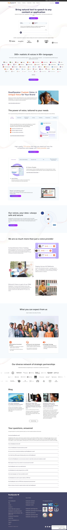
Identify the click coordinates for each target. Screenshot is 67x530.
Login (51, 0)
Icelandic (42, 69)
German (13, 69)
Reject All (60, 528)
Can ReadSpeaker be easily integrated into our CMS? (18, 470)
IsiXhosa (8, 71)
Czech (5, 64)
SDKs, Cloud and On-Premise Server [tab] (53, 159)
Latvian (36, 71)
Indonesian (48, 69)
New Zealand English (53, 64)
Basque (18, 62)
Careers (9, 504)
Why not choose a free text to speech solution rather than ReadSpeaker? (22, 485)
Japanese (25, 71)
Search (54, 0)
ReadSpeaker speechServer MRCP (32, 514)
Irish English (45, 64)
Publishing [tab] (40, 117)
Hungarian (35, 69)
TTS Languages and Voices (47, 500)
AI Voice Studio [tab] (13, 159)
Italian (19, 71)
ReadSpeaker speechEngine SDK (31, 508)
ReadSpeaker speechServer (31, 512)
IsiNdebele (60, 69)
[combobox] (25, 23)
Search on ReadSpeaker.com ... (14, 520)
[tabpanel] (33, 130)
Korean (31, 71)
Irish (54, 69)
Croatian (61, 62)
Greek (19, 69)
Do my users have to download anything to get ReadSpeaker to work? (21, 451)
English (58, 0)
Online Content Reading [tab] (23, 159)
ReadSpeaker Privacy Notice (13, 516)
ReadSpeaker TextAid (30, 504)
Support (48, 0)
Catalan (30, 62)
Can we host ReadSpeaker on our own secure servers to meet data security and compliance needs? (27, 458)
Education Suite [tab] (33, 159)
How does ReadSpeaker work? (14, 435)
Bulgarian (23, 62)
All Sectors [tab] (55, 117)
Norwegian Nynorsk (52, 71)
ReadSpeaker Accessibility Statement (15, 510)
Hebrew (24, 69)
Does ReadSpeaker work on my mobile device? (17, 466)
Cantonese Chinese (36, 62)
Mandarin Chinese (45, 62)
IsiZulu (14, 71)
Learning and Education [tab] (26, 118)
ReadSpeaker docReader (30, 502)
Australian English (30, 64)
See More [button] (33, 74)
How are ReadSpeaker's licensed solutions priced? (17, 447)
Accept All (64, 528)
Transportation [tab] (47, 117)
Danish (10, 64)
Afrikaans (6, 62)
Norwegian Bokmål (43, 71)
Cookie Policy (10, 518)
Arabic (12, 62)
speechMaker (14, 178)
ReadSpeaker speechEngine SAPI (32, 516)
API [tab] (43, 159)
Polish (60, 71)
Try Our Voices (33, 79)
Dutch (16, 64)
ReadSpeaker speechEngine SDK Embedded (34, 510)
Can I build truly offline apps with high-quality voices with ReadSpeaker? (22, 455)
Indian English (38, 64)
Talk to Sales (33, 18)
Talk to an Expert (33, 151)
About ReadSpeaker (12, 500)
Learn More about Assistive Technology (17, 135)
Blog (9, 502)
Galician (7, 69)
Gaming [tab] (33, 117)
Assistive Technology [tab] (12, 118)
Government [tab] (19, 117)
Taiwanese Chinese (54, 62)
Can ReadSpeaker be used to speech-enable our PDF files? (19, 477)
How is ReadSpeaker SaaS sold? (14, 443)
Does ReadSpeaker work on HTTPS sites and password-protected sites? (21, 481)
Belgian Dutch (22, 64)
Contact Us (10, 506)
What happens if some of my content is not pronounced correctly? (21, 462)
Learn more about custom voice (14, 103)
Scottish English (62, 64)
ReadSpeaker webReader (30, 500)
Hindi (30, 69)
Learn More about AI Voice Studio (32, 172)
